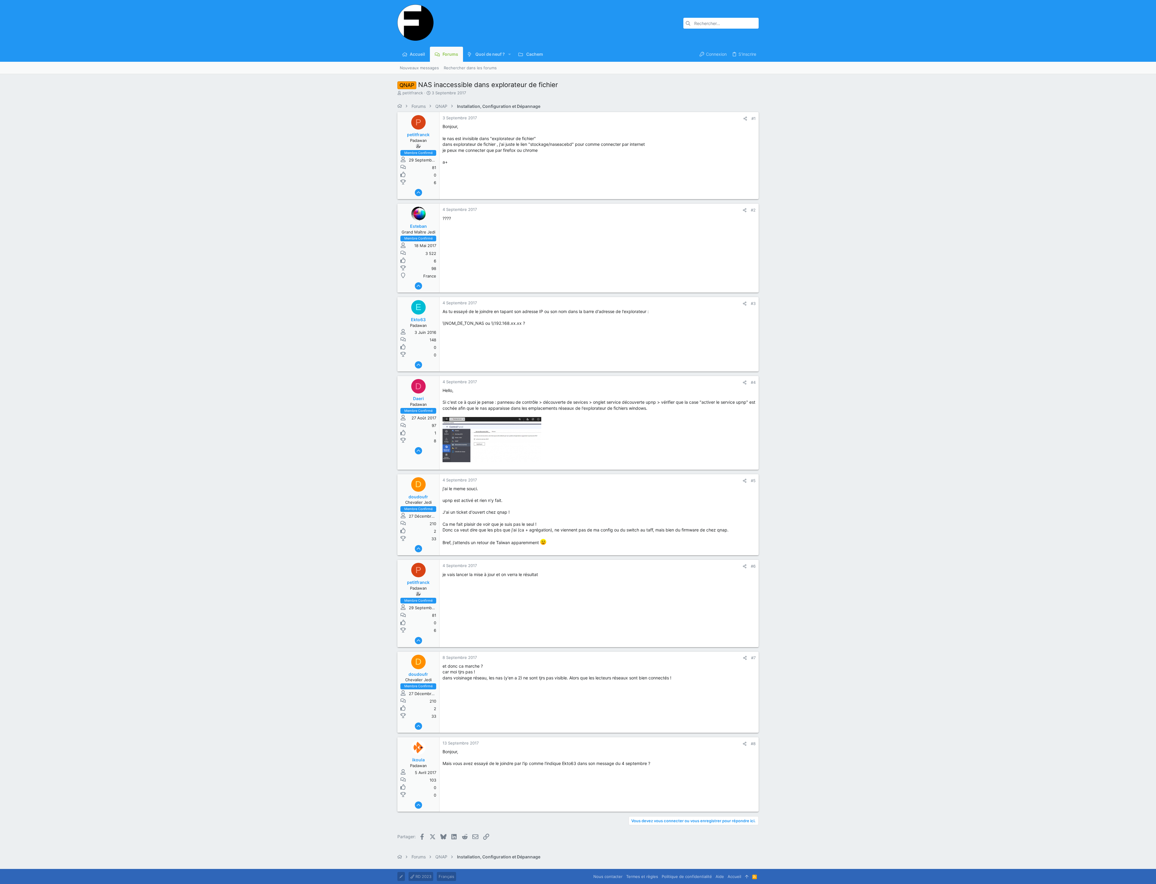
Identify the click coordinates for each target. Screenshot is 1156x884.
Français (446, 876)
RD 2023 (422, 876)
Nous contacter (608, 876)
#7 (753, 657)
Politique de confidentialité (687, 876)
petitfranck (412, 92)
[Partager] (745, 118)
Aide (720, 876)
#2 (753, 210)
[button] (509, 54)
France (429, 276)
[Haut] (746, 876)
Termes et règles (642, 876)
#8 (753, 743)
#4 (753, 382)
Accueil (734, 876)
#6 (753, 566)
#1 (753, 118)
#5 (753, 480)
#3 (753, 303)
